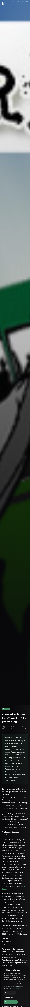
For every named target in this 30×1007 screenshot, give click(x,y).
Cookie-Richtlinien (14, 988)
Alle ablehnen (9, 993)
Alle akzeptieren (10, 1002)
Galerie (21, 1)
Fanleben (6, 709)
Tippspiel (26, 1)
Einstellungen (9, 997)
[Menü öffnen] (27, 4)
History (17, 1)
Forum (12, 1)
